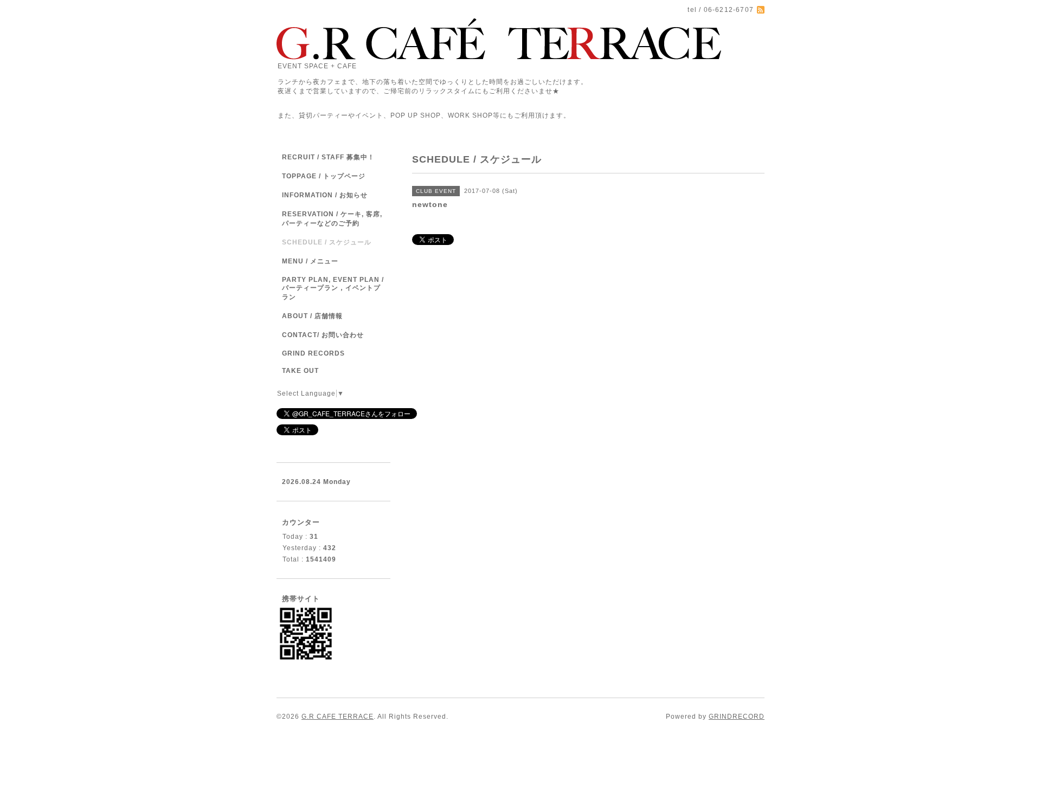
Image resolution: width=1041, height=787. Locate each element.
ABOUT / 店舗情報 (312, 316)
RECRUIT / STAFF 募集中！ (328, 157)
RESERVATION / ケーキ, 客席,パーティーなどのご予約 (332, 218)
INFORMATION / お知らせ (325, 195)
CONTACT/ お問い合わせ (323, 335)
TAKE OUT (300, 371)
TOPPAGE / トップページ (323, 176)
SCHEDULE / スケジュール (326, 242)
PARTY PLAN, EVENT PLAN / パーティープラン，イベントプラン (333, 288)
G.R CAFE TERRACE (337, 716)
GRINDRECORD (736, 716)
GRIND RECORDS (313, 353)
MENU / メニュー (310, 261)
